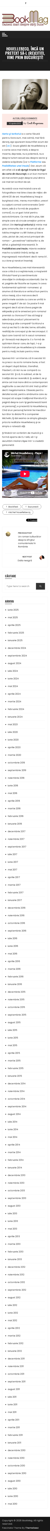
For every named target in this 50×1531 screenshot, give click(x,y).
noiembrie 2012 (16, 1274)
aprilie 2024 (14, 693)
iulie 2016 (12, 938)
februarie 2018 (15, 816)
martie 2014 (14, 1152)
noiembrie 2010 (16, 1458)
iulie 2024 (13, 671)
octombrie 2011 (16, 1374)
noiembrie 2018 (16, 778)
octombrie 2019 (16, 762)
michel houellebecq (19, 512)
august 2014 (14, 1114)
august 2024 (14, 663)
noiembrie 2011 (16, 1366)
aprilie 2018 (14, 800)
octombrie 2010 (16, 1465)
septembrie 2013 (17, 1198)
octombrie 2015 (16, 1007)
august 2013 (14, 1205)
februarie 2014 (16, 1160)
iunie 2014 (13, 1129)
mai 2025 (13, 617)
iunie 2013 (13, 1221)
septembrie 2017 (17, 846)
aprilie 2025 (14, 625)
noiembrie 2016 (16, 915)
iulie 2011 (12, 1396)
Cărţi (23, 118)
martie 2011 (14, 1427)
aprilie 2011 (13, 1419)
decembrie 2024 (17, 648)
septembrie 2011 (17, 1381)
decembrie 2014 (17, 1083)
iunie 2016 (13, 946)
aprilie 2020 (14, 747)
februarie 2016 (15, 976)
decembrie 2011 (16, 1358)
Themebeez (32, 1527)
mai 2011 (12, 1412)
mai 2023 (13, 724)
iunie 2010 (13, 1496)
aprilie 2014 (14, 1144)
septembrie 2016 (17, 930)
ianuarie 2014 (15, 1167)
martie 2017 (14, 885)
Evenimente (31, 118)
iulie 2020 (13, 732)
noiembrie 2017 (16, 839)
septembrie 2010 (17, 1473)
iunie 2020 (13, 739)
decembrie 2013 (16, 1175)
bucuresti (33, 506)
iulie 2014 (13, 1121)
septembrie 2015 (17, 1014)
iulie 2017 (12, 854)
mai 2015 (12, 1045)
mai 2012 (12, 1320)
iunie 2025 (13, 609)
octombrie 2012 (16, 1282)
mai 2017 (12, 869)
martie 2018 (14, 808)
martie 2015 (14, 1060)
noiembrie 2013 (16, 1183)
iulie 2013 (12, 1213)
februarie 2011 (15, 1435)
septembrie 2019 (17, 770)
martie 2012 (14, 1335)
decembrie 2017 (16, 831)
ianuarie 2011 (14, 1442)
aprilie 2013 (14, 1236)
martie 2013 (14, 1244)
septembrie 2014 (17, 1106)
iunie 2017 (13, 862)
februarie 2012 (15, 1343)
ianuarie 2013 (15, 1259)
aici (9, 145)
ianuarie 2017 (15, 900)
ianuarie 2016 (15, 984)
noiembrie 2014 (16, 1091)
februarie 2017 (15, 892)
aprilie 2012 (14, 1328)
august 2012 (14, 1297)
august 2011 (14, 1389)
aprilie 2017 (14, 877)
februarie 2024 (16, 709)
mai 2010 (12, 1503)
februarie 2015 (15, 1068)
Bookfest (13, 506)
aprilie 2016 (14, 961)
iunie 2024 (13, 678)
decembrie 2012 (16, 1267)
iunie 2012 (13, 1312)
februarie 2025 (16, 632)
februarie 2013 (15, 1251)
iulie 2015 (12, 1030)
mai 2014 (12, 1137)
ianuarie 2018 (15, 823)
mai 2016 (12, 953)
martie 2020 (14, 755)
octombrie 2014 (16, 1098)
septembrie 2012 (17, 1289)
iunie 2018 (13, 785)
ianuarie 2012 (15, 1351)
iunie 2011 (13, 1404)
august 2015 (14, 1022)
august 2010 (14, 1481)
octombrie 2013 (16, 1190)
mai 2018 (12, 793)
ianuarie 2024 (15, 716)
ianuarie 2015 (15, 1076)
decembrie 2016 (16, 907)
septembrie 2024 (17, 655)
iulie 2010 (12, 1488)
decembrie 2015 (16, 991)
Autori (16, 118)
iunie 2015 (13, 1037)
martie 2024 (14, 701)
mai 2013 (12, 1228)
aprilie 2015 (14, 1053)
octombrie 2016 (16, 923)
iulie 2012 (12, 1305)
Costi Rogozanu (35, 123)
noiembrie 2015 (16, 999)
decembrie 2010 (16, 1450)
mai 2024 (13, 686)
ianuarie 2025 (15, 640)
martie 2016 (14, 969)
